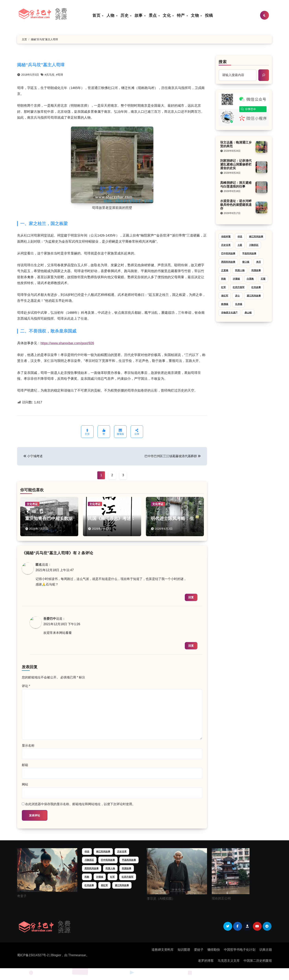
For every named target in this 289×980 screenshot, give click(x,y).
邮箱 (25, 765)
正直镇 (224, 270)
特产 (181, 15)
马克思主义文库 (229, 960)
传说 (239, 236)
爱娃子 (198, 949)
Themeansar (77, 955)
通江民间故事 (254, 295)
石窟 (263, 278)
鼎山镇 (248, 312)
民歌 (223, 278)
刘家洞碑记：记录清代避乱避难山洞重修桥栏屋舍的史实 (236, 164)
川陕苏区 (254, 245)
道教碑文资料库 (163, 949)
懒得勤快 (213, 949)
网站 (25, 784)
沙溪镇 (236, 278)
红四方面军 (239, 287)
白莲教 (250, 278)
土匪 (239, 245)
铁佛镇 (224, 304)
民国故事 (256, 270)
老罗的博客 (206, 960)
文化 (167, 15)
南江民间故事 (256, 236)
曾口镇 (245, 262)
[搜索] (263, 75)
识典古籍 (265, 949)
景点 (153, 15)
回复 (191, 597)
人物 (111, 15)
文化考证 (32, 504)
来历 (258, 262)
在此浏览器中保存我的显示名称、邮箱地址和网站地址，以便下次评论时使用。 (80, 804)
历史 (125, 15)
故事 (139, 15)
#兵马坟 (49, 74)
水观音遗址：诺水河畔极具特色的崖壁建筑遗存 (236, 204)
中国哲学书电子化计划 (239, 949)
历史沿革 (226, 245)
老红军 (224, 295)
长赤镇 (238, 304)
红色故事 (256, 287)
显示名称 (28, 745)
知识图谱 (184, 949)
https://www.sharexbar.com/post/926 (67, 343)
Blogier (56, 955)
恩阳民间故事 (228, 262)
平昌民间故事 (249, 253)
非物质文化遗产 (229, 312)
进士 (237, 295)
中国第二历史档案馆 (258, 960)
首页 (97, 15)
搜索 (223, 62)
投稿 (209, 15)
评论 (26, 686)
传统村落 (226, 236)
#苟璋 (59, 74)
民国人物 (240, 270)
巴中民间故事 (228, 253)
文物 (195, 15)
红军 (223, 287)
